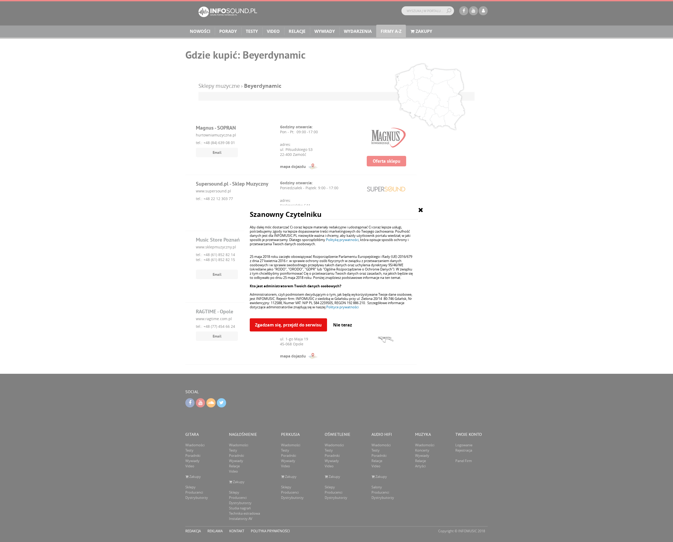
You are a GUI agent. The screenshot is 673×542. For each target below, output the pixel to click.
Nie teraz (342, 325)
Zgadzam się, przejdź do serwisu (288, 325)
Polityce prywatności (342, 307)
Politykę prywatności (342, 239)
